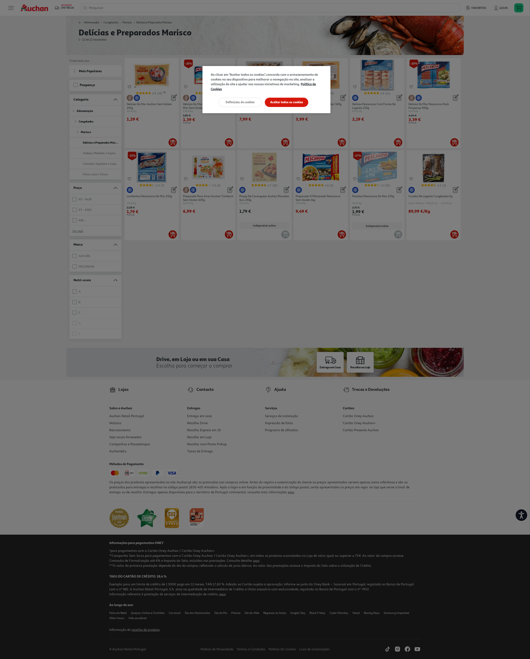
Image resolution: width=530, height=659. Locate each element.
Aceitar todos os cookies (286, 102)
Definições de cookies (240, 102)
